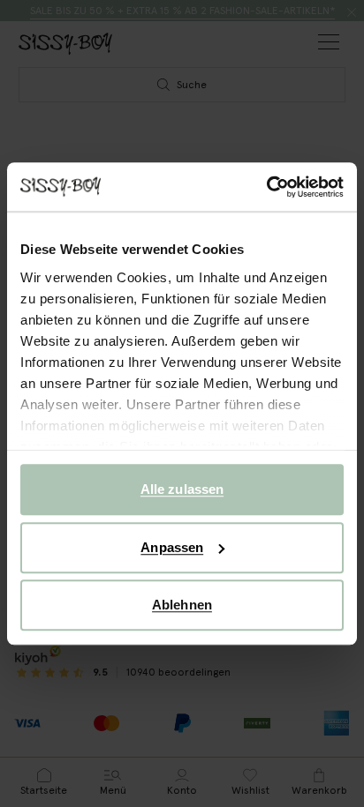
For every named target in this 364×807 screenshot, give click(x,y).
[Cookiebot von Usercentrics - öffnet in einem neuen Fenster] (266, 187)
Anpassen (171, 547)
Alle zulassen (182, 489)
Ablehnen (182, 604)
